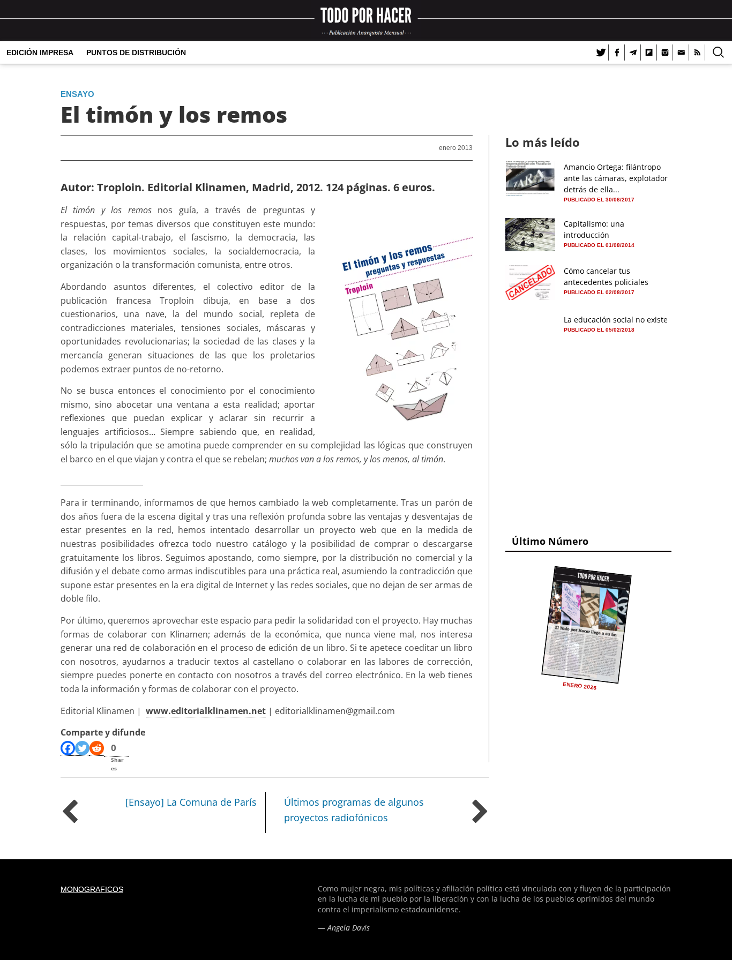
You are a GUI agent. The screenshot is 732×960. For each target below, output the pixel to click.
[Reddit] (96, 748)
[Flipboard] (649, 52)
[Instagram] (665, 52)
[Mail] (681, 52)
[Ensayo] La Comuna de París (191, 802)
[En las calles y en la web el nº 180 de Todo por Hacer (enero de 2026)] (586, 625)
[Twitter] (601, 52)
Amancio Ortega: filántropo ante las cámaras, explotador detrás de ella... (616, 178)
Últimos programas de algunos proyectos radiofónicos (354, 810)
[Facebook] (617, 52)
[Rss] (697, 52)
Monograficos (92, 889)
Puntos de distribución (136, 52)
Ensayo (77, 94)
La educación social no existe (616, 319)
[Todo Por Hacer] (366, 20)
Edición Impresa (39, 52)
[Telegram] (633, 52)
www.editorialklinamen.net (206, 711)
